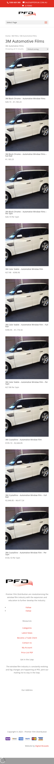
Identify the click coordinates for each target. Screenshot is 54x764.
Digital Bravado (42, 746)
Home (7, 36)
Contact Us (27, 643)
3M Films (15, 36)
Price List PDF (27, 652)
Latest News (27, 633)
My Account (27, 647)
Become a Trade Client (27, 638)
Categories (27, 628)
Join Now (27, 681)
